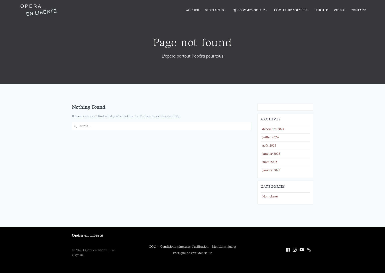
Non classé (270, 196)
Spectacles (214, 10)
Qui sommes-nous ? (249, 10)
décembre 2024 (273, 129)
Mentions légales (224, 247)
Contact (358, 10)
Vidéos (339, 10)
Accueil (193, 10)
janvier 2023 (271, 154)
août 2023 (269, 146)
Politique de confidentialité (192, 253)
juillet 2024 (270, 137)
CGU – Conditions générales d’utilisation (179, 247)
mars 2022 (269, 162)
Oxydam (78, 255)
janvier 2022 (271, 170)
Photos (322, 10)
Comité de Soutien (290, 10)
